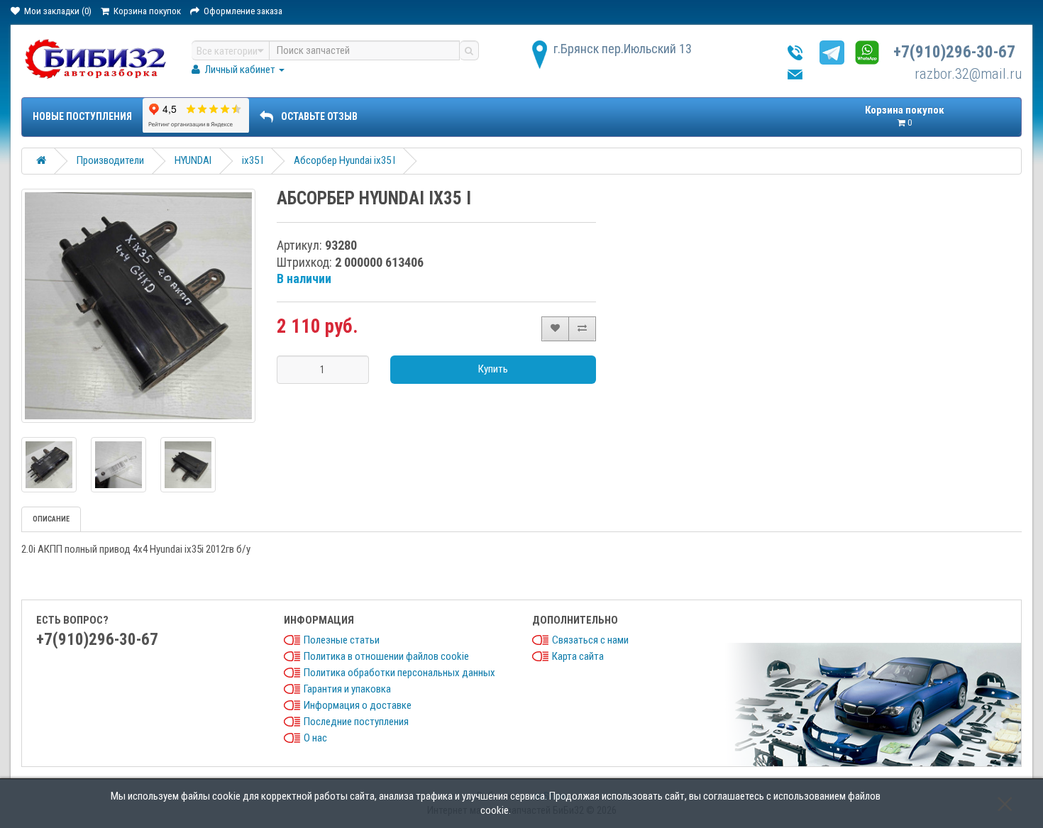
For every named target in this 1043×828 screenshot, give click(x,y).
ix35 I (252, 160)
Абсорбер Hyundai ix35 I (344, 160)
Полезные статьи (342, 640)
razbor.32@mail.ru (968, 73)
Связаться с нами (590, 640)
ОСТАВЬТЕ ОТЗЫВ (319, 116)
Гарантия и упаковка (347, 689)
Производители (110, 160)
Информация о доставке (358, 705)
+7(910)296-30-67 (954, 52)
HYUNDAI (193, 160)
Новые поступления (82, 116)
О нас (315, 738)
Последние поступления (356, 721)
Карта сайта (578, 656)
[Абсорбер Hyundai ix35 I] (138, 306)
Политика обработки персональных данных (399, 672)
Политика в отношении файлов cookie (386, 656)
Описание (51, 519)
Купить (493, 369)
